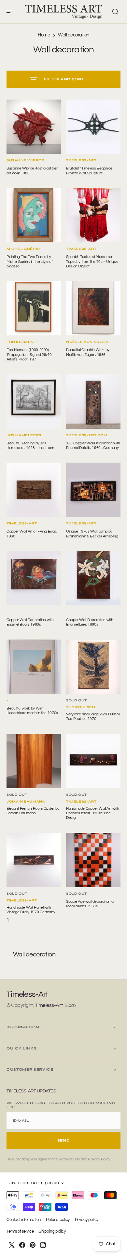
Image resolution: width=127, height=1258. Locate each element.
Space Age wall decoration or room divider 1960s (90, 904)
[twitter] (12, 1245)
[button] (12, 12)
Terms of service (20, 1231)
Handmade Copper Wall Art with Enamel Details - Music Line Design (92, 813)
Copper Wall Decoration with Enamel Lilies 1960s (89, 622)
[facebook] (22, 1245)
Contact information (24, 1220)
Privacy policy (86, 1220)
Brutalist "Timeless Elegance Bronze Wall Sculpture (89, 170)
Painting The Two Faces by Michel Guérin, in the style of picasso (29, 261)
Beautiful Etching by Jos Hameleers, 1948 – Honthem (30, 445)
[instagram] (43, 1245)
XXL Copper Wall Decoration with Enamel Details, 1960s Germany (93, 445)
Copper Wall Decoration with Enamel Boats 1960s (30, 622)
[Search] (115, 12)
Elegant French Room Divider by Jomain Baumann (33, 810)
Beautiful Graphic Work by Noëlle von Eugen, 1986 (87, 352)
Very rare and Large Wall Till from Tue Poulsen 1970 (93, 716)
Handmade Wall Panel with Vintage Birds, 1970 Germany (31, 909)
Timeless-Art (49, 1005)
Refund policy (58, 1220)
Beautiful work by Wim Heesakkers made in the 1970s (32, 710)
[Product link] (34, 127)
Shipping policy (52, 1231)
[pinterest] (32, 1245)
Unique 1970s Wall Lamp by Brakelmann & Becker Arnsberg (92, 533)
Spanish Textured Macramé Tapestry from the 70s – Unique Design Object (92, 261)
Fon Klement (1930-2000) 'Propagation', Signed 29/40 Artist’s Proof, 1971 (29, 354)
